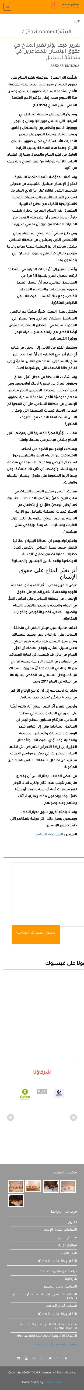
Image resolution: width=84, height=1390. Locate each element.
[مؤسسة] (33, 1094)
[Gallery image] (16, 1186)
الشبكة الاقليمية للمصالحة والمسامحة (47, 1336)
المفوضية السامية (49, 835)
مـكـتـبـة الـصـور (65, 1173)
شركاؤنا (71, 1279)
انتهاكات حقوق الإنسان (59, 1230)
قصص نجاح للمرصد (61, 1306)
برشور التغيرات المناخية (36, 933)
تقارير (73, 1222)
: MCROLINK (53, 1383)
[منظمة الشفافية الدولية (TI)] (67, 1094)
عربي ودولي (68, 1253)
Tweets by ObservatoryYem (55, 1345)
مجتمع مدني (67, 1238)
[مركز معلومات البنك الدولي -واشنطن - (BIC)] (50, 1092)
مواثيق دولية (67, 1245)
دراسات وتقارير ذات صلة (58, 1272)
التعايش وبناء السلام (60, 1287)
